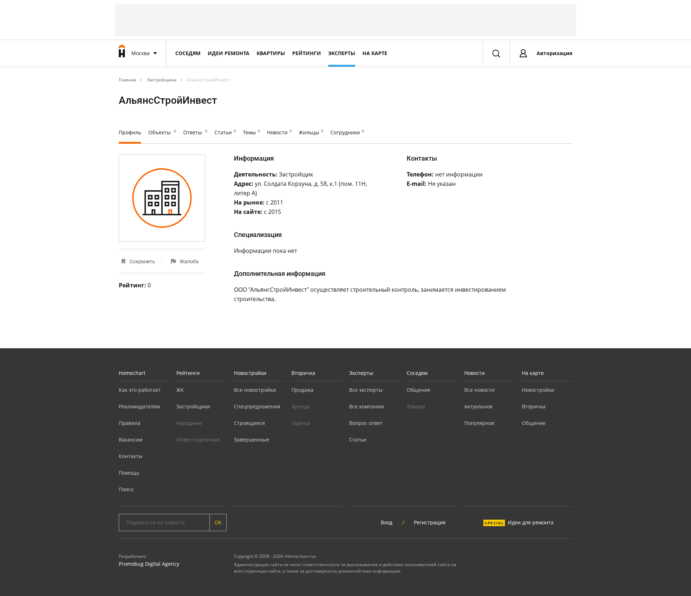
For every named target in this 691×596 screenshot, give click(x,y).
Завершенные (251, 439)
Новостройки (250, 372)
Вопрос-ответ (366, 423)
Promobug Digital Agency (149, 563)
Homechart (132, 372)
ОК (218, 522)
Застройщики (161, 80)
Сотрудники (347, 132)
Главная (127, 80)
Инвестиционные (198, 439)
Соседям (187, 53)
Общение (418, 389)
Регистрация (430, 522)
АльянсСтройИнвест (208, 80)
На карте (374, 53)
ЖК (180, 389)
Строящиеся (249, 423)
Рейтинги (306, 53)
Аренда (301, 406)
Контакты (131, 456)
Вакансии (131, 439)
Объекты (162, 132)
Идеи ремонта (228, 53)
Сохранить (142, 261)
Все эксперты (366, 389)
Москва (140, 53)
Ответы (195, 132)
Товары (416, 406)
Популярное (479, 423)
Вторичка (303, 372)
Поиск (126, 489)
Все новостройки (255, 389)
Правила (129, 423)
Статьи (225, 132)
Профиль (130, 132)
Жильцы (311, 132)
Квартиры (271, 53)
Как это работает (140, 389)
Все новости (479, 389)
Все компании (366, 406)
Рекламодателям (139, 406)
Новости (279, 132)
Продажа (302, 389)
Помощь (129, 472)
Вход (386, 522)
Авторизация (554, 53)
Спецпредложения (257, 406)
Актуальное (478, 406)
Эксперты (341, 53)
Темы (251, 132)
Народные (189, 423)
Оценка (301, 423)
